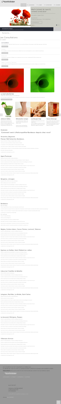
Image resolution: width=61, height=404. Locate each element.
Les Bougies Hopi (36, 119)
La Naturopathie (6, 376)
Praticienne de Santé (41, 10)
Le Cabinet (13, 376)
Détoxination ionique (22, 119)
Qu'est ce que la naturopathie (6, 99)
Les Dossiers (27, 376)
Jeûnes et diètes (5, 119)
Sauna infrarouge (51, 119)
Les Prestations (20, 376)
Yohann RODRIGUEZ (10, 397)
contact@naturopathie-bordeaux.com (18, 394)
